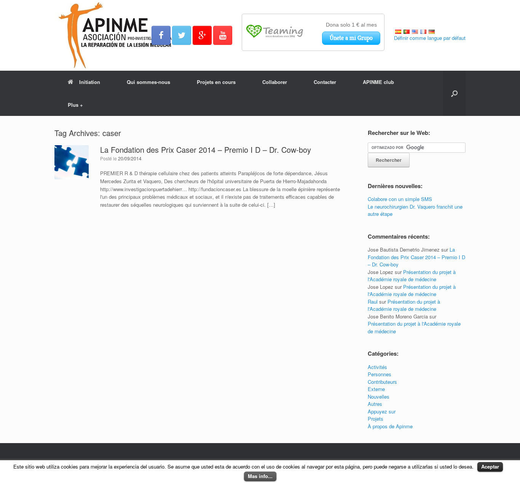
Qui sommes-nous (148, 82)
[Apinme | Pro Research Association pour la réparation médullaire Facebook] (161, 35)
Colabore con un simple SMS (400, 199)
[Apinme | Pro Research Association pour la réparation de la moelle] (115, 35)
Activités (377, 367)
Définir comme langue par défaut (430, 37)
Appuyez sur (382, 411)
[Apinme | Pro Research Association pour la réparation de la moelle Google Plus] (202, 35)
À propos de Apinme (390, 426)
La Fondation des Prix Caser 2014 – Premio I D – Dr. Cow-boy (205, 149)
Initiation (89, 82)
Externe (376, 389)
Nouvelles (378, 396)
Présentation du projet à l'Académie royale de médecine (412, 275)
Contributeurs (382, 381)
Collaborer (274, 82)
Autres (375, 403)
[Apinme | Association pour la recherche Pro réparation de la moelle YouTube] (222, 35)
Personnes (379, 374)
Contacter (325, 82)
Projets (375, 418)
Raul (373, 301)
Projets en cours (216, 82)
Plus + (75, 104)
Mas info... (260, 476)
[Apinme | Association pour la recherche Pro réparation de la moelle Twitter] (181, 35)
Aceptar (490, 466)
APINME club (378, 82)
